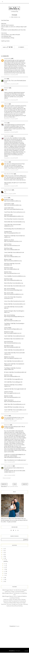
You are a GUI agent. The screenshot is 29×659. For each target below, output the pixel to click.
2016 (4, 554)
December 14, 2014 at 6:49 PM (11, 132)
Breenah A (6, 87)
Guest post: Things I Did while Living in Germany (14, 599)
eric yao (6, 197)
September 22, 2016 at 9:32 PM (11, 411)
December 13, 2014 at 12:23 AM (11, 83)
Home (15, 484)
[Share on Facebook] (8, 47)
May (5, 567)
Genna (5, 122)
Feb (5, 573)
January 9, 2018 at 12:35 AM (10, 420)
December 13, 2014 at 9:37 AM (11, 99)
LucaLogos (17, 650)
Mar (5, 571)
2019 (4, 548)
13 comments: (21, 47)
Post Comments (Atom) (12, 486)
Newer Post (4, 484)
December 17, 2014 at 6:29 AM (11, 157)
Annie (5, 78)
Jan (4, 575)
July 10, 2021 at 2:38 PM (9, 475)
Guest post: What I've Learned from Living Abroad (14, 601)
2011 (3, 581)
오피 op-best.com (8, 466)
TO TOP (26, 651)
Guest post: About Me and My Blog (14, 605)
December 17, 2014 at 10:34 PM (11, 169)
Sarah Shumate (7, 136)
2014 (4, 558)
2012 (4, 579)
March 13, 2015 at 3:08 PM (10, 193)
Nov (5, 563)
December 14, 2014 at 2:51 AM (11, 118)
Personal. (6, 561)
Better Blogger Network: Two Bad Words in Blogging (14, 590)
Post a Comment (6, 478)
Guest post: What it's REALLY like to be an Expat (14, 602)
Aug (5, 565)
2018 (4, 550)
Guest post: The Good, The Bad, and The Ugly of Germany (14, 604)
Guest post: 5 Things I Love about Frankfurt (14, 591)
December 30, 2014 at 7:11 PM (11, 185)
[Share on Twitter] (10, 47)
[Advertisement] (12, 639)
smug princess (7, 58)
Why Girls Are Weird (9, 173)
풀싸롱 (13, 472)
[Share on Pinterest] (12, 47)
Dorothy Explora (8, 189)
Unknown (6, 103)
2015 (3, 556)
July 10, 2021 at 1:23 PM (9, 462)
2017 (4, 552)
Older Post (25, 484)
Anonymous (7, 424)
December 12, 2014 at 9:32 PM (11, 74)
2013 (4, 577)
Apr (5, 569)
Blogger (17, 626)
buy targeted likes (18, 419)
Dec (5, 559)
